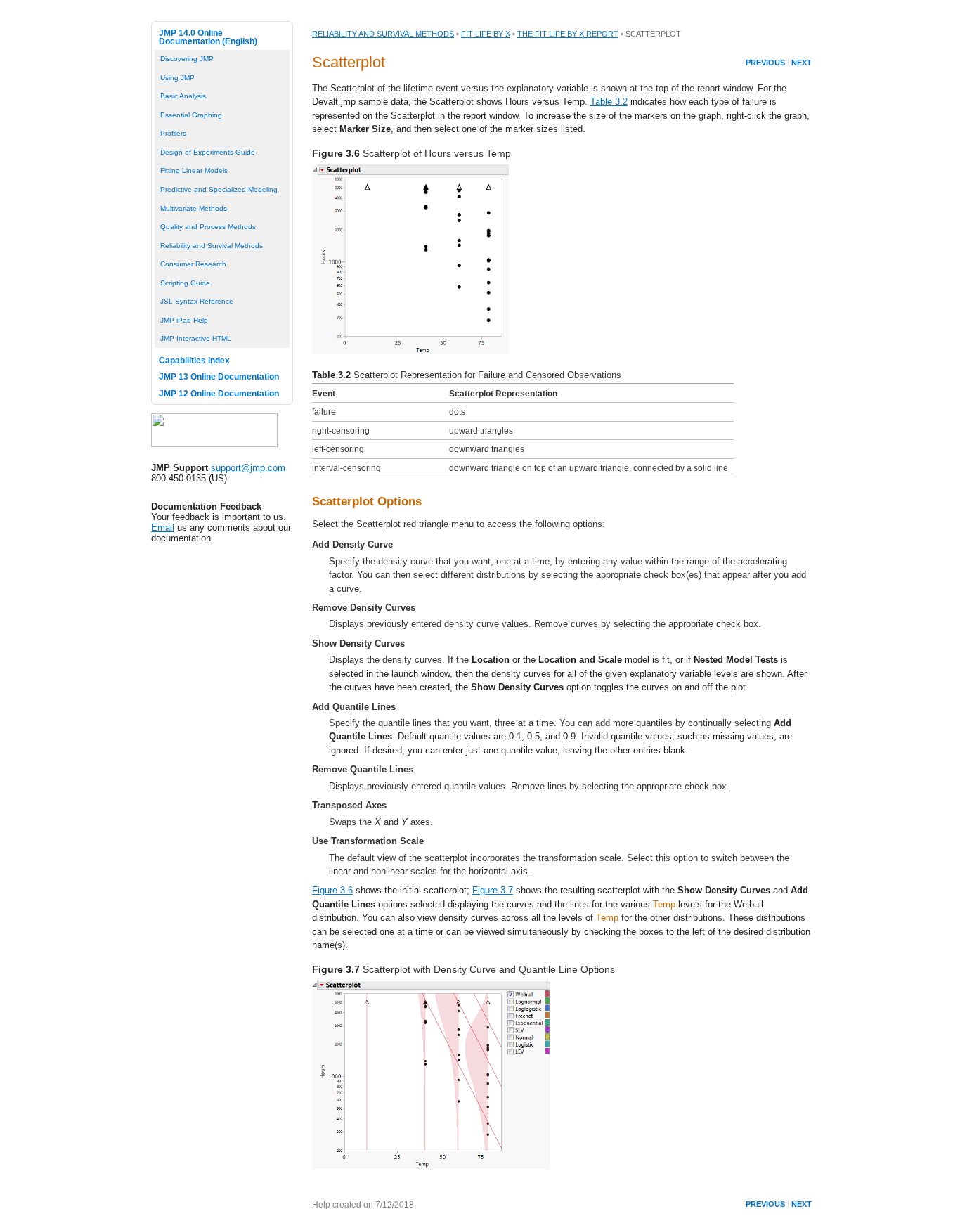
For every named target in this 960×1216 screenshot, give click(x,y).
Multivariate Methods (193, 208)
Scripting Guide (185, 283)
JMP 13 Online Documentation (219, 377)
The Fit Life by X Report (567, 34)
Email (162, 527)
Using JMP (177, 78)
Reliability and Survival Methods (211, 246)
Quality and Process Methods (208, 227)
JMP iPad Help (184, 320)
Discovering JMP (187, 59)
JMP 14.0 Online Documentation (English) (208, 37)
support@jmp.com (248, 468)
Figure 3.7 (492, 890)
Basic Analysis (183, 96)
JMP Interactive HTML (195, 338)
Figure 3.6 (332, 890)
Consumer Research (193, 264)
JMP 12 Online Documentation (219, 393)
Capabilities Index (194, 360)
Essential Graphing (191, 115)
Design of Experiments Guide (207, 152)
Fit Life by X (485, 34)
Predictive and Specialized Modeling (219, 189)
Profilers (173, 133)
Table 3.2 (609, 101)
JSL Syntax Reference (196, 301)
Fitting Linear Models (194, 170)
